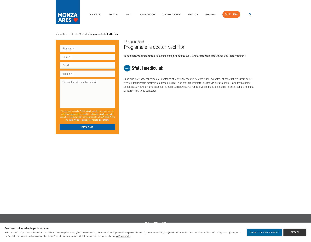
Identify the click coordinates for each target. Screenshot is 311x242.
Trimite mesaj (87, 127)
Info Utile (193, 14)
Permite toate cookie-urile (264, 232)
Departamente (147, 14)
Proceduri (95, 14)
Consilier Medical (171, 14)
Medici (129, 14)
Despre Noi (211, 14)
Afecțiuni (113, 14)
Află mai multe (123, 236)
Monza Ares (61, 34)
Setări (295, 232)
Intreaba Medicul (79, 34)
